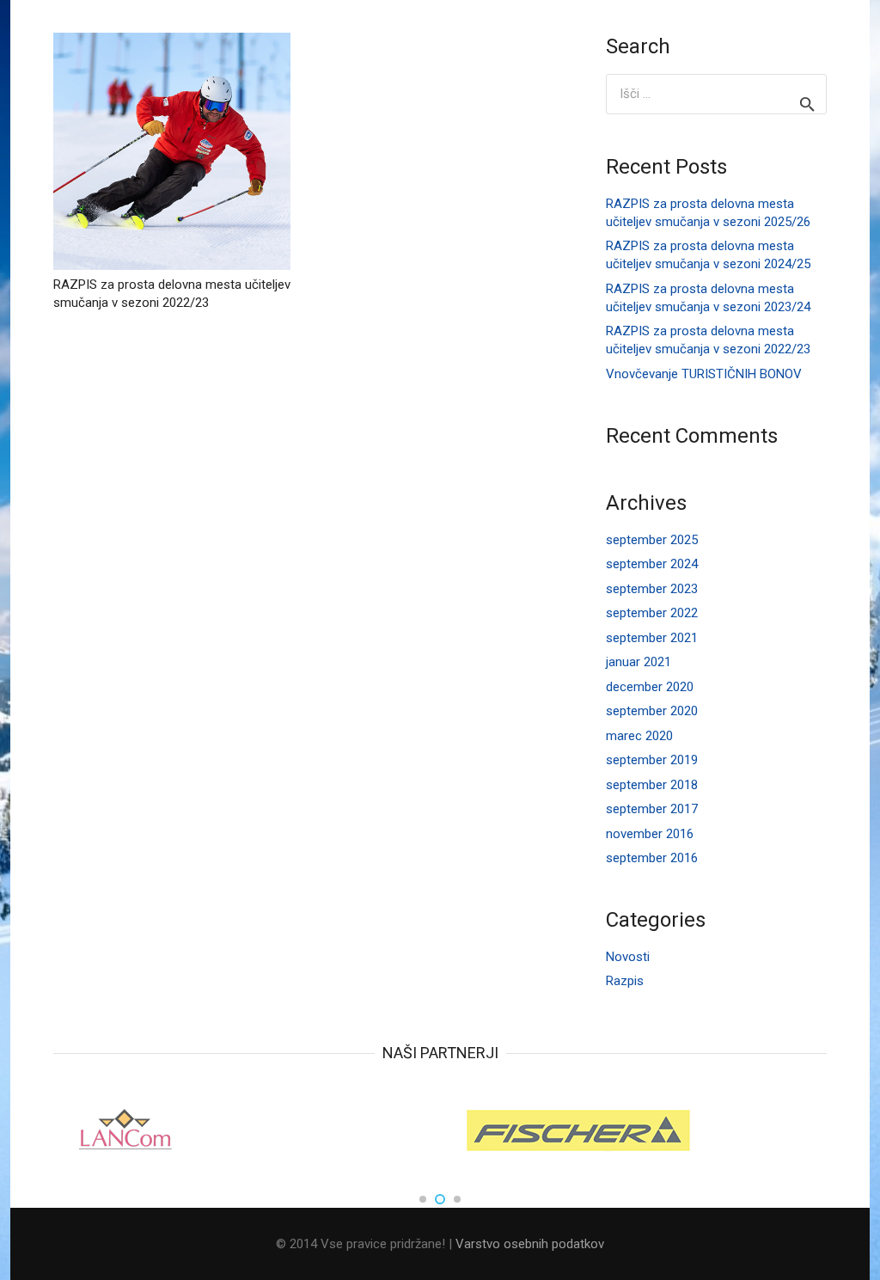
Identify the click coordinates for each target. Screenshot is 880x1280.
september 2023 (652, 589)
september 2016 (652, 858)
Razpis (625, 981)
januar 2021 (638, 662)
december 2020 (650, 687)
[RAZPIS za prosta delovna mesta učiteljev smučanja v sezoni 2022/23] (171, 151)
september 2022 (652, 613)
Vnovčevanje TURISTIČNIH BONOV (704, 374)
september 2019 (652, 760)
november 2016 (650, 834)
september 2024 (652, 564)
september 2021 (652, 638)
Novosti (628, 957)
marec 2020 (639, 736)
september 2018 (652, 785)
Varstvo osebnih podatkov (529, 1244)
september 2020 (652, 711)
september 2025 (652, 540)
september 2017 (652, 809)
